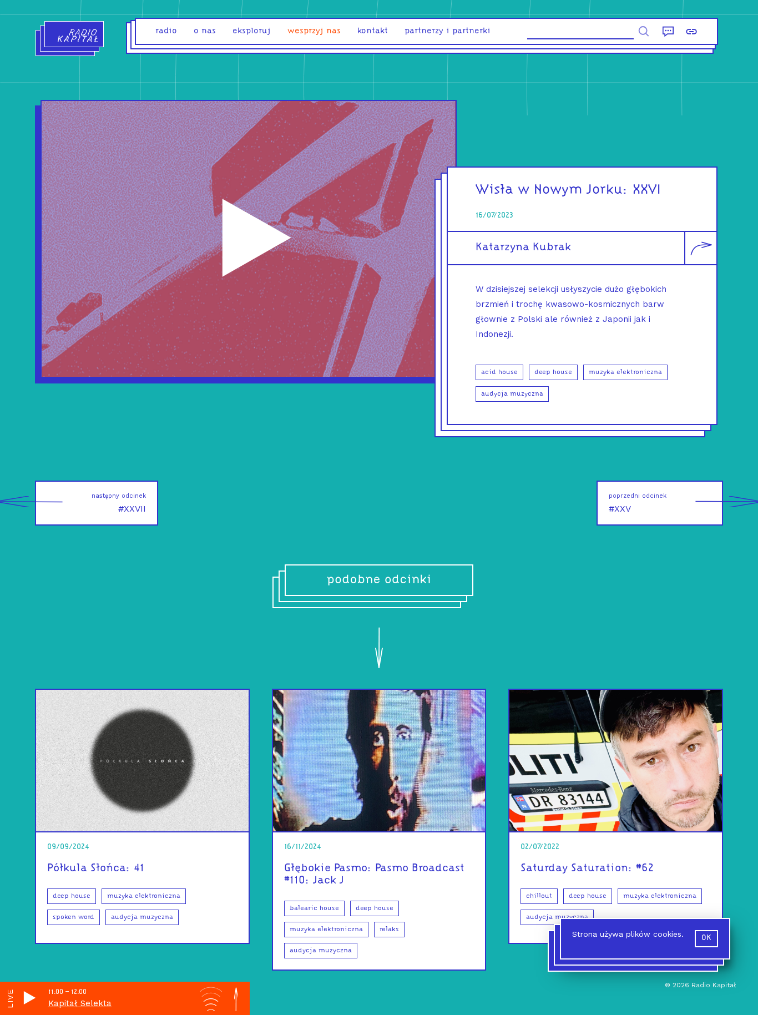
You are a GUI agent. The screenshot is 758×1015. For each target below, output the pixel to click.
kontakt (372, 31)
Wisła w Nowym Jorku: (552, 190)
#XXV (637, 503)
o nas (205, 31)
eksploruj (252, 31)
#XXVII (119, 503)
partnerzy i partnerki (448, 31)
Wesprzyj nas (314, 31)
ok (706, 938)
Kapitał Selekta (80, 1003)
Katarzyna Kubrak (523, 247)
